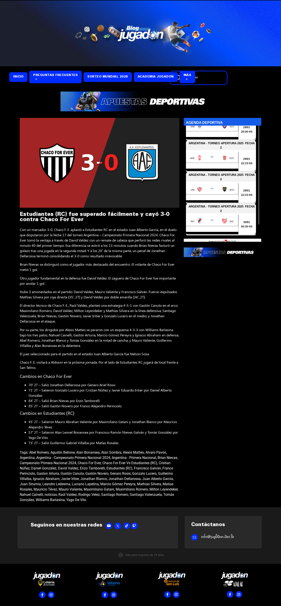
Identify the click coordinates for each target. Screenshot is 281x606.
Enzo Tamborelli (92, 468)
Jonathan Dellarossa (124, 479)
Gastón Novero (96, 473)
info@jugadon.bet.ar (217, 537)
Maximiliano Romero (132, 489)
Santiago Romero (114, 494)
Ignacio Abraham (46, 479)
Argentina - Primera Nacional (134, 458)
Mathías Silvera (149, 484)
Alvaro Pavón (156, 452)
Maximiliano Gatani (99, 489)
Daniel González (43, 468)
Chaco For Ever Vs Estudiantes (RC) (129, 463)
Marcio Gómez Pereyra (117, 484)
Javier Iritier (70, 479)
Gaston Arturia (48, 473)
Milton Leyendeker (164, 489)
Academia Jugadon (156, 77)
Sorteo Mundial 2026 (107, 77)
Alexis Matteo (133, 452)
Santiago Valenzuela (146, 494)
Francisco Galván (147, 468)
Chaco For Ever (89, 463)
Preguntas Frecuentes (55, 75)
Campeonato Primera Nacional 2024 (48, 463)
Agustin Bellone (62, 452)
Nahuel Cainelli (31, 494)
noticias (51, 494)
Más (187, 75)
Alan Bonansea (88, 452)
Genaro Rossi (120, 473)
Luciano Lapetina (85, 484)
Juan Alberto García (157, 479)
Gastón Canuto (72, 473)
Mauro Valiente (70, 489)
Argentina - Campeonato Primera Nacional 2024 (73, 458)
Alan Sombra (111, 452)
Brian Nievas (167, 458)
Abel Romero (39, 452)
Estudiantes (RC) (119, 468)
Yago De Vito (76, 500)
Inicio (18, 77)
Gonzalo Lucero (144, 473)
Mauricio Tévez (45, 489)
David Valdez (68, 468)
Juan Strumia (30, 484)
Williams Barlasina (50, 500)
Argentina (27, 458)
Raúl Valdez (67, 494)
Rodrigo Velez (89, 494)
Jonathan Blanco (93, 479)
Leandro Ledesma (56, 484)
